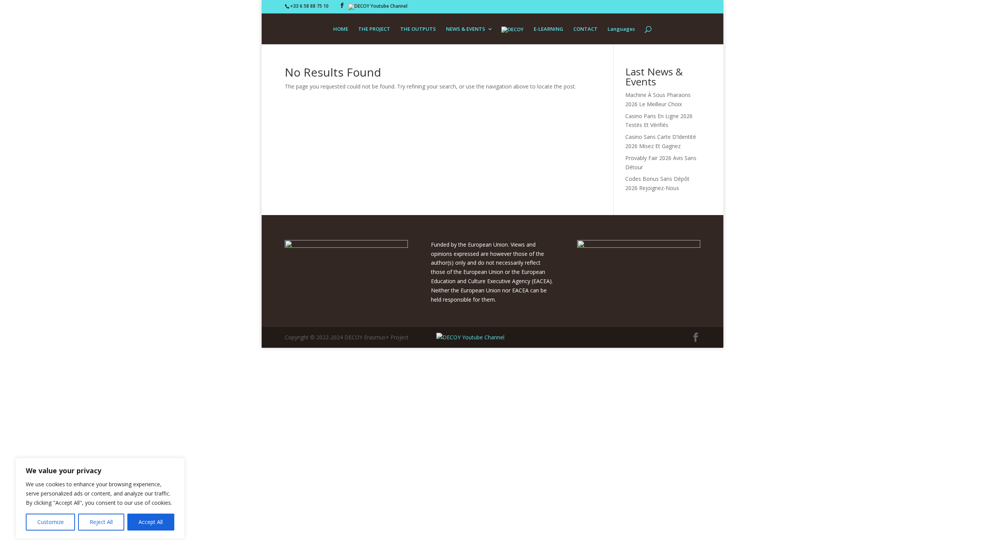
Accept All (151, 522)
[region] (100, 498)
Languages (621, 29)
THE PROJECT (374, 29)
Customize (50, 522)
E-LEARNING (548, 29)
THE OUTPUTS (418, 29)
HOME (340, 29)
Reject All (101, 522)
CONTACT (585, 29)
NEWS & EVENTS (465, 29)
